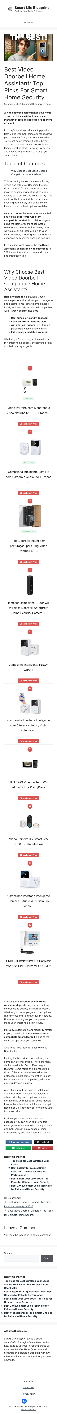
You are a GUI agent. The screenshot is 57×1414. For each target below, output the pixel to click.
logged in (24, 1235)
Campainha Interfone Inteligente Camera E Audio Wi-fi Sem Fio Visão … (28, 901)
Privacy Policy (28, 1393)
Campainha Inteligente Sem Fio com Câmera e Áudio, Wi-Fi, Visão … (28, 477)
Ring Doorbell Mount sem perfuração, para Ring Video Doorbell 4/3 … (28, 546)
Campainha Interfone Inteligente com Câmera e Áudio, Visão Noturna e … (28, 725)
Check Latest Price (28, 424)
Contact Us (28, 1387)
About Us (28, 1381)
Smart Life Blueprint (32, 8)
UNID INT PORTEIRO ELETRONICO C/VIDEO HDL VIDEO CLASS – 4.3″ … (28, 966)
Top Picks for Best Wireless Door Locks (26, 1281)
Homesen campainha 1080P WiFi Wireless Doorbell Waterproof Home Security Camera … (28, 608)
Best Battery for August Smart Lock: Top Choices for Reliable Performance (28, 1171)
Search (8, 1253)
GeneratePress (28, 1409)
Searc (47, 1258)
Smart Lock (14, 1198)
